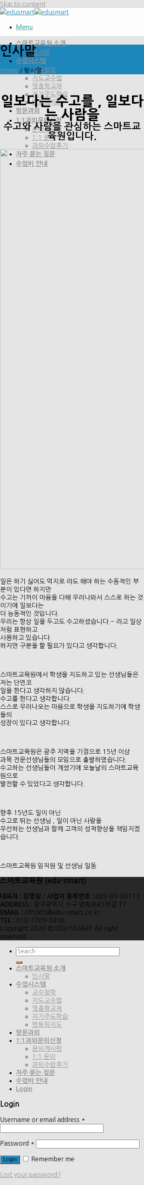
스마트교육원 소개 (41, 43)
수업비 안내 (32, 1081)
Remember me (52, 1159)
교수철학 (44, 70)
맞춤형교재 (47, 86)
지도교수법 (47, 78)
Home (9, 70)
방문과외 (28, 111)
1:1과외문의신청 (39, 120)
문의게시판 (47, 1048)
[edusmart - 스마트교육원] (34, 12)
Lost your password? (30, 1174)
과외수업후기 (50, 145)
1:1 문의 (44, 137)
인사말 (41, 52)
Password (17, 1143)
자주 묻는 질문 (35, 1073)
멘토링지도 (47, 1024)
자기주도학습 (50, 1016)
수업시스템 (31, 61)
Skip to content (23, 4)
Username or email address (42, 1119)
